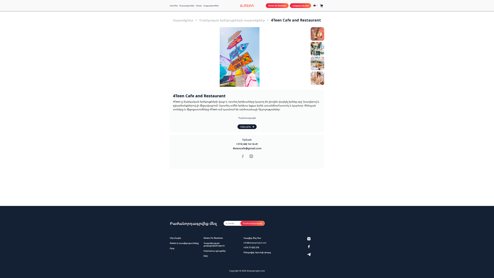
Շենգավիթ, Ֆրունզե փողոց (257, 252)
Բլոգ (172, 248)
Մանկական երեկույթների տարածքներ (232, 20)
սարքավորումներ (211, 5)
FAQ (206, 256)
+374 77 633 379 (251, 247)
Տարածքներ (183, 20)
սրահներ (174, 5)
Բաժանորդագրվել (252, 223)
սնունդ (199, 5)
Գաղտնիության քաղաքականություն (214, 244)
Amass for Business (277, 5)
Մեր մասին (175, 238)
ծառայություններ (186, 5)
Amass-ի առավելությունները (184, 243)
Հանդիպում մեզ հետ (300, 5)
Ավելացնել (245, 126)
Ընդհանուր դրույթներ (215, 250)
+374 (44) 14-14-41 (247, 144)
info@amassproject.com (254, 242)
